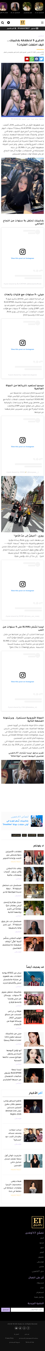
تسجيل (6, 1310)
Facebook (28, 1328)
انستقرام (40, 1293)
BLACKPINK (32, 835)
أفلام (42, 1253)
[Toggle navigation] (42, 22)
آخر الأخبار (10, 28)
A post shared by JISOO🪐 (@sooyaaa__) (22, 472)
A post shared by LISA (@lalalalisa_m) (22, 707)
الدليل (33, 28)
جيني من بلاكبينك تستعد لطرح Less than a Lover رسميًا (12, 1037)
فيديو (8, 22)
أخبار (42, 1238)
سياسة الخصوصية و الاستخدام (28, 1338)
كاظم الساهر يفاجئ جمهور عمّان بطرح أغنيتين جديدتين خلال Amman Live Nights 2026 (12, 1107)
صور (42, 1248)
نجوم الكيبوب (16, 835)
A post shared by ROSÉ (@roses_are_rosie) (22, 616)
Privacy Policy (9, 1338)
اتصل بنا (16, 1334)
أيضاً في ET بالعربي (19, 817)
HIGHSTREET (25, 28)
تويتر (42, 1288)
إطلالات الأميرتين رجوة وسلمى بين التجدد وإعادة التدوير (12, 855)
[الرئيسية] (22, 22)
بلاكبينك (40, 835)
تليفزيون (18, 896)
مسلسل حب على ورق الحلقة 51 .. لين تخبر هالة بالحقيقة (11, 924)
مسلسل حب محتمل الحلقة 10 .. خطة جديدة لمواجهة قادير (11, 888)
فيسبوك (40, 1283)
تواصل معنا (39, 1297)
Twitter (21, 1328)
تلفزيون (41, 1257)
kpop (24, 835)
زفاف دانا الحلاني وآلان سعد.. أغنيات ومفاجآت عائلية (12, 872)
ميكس (41, 36)
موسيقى (17, 952)
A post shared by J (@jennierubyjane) (22, 375)
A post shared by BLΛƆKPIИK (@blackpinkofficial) (22, 284)
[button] (41, 59)
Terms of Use (30, 1342)
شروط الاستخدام (14, 1342)
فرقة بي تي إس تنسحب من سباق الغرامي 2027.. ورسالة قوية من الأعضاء (13, 1018)
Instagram (25, 1328)
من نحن (27, 1334)
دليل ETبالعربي (38, 1272)
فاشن (41, 1267)
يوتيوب (17, 1328)
